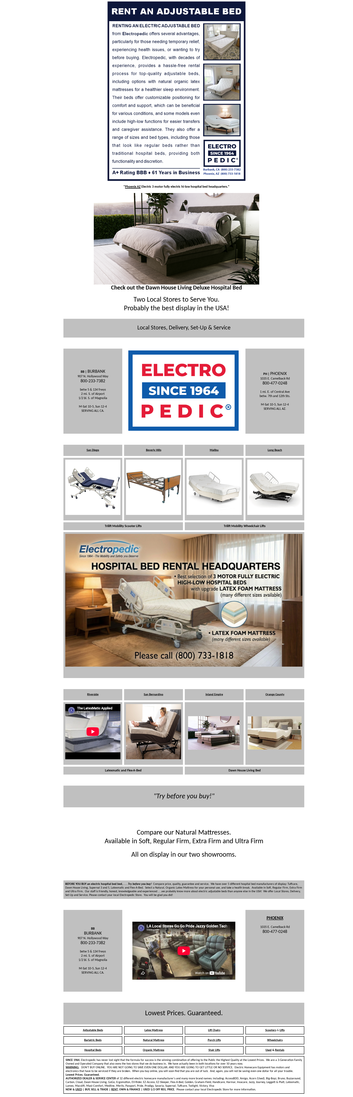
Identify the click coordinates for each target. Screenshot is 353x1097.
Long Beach (275, 450)
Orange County (274, 694)
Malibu (214, 450)
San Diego (93, 450)
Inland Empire (214, 694)
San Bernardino (153, 694)
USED (78, 1089)
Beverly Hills (153, 450)
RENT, (114, 1089)
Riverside (93, 694)
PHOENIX (275, 918)
